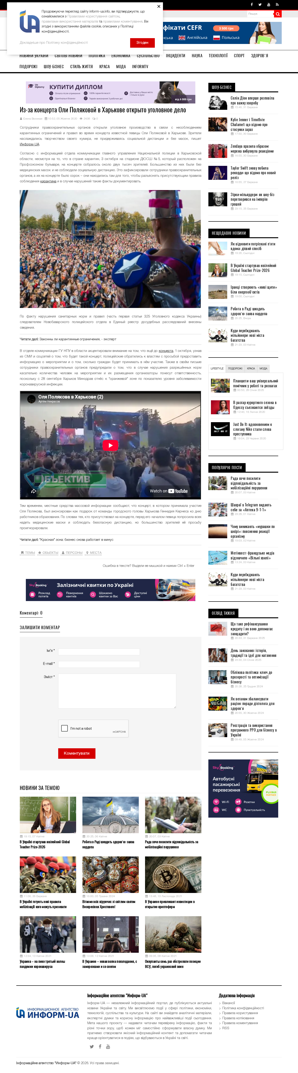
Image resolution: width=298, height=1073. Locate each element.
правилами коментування (122, 21)
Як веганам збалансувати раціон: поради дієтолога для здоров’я (252, 704)
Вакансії (228, 1003)
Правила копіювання (238, 1018)
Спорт (239, 55)
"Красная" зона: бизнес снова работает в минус (76, 540)
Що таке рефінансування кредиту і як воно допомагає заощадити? (252, 629)
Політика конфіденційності (243, 1008)
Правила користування (240, 1013)
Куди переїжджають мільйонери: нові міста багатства (247, 335)
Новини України (34, 55)
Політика (97, 55)
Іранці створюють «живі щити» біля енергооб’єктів (254, 289)
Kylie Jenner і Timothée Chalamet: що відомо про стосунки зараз (249, 124)
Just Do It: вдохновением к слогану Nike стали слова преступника (252, 429)
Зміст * (49, 677)
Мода (121, 66)
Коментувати (77, 753)
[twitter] (260, 5)
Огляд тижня (223, 613)
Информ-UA (29, 144)
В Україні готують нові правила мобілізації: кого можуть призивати (43, 904)
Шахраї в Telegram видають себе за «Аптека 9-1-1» (251, 507)
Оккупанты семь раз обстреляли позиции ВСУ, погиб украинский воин (173, 964)
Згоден (142, 42)
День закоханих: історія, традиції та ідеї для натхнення (253, 653)
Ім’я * (51, 650)
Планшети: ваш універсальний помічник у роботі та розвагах (255, 383)
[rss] (277, 5)
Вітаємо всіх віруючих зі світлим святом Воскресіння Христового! (108, 904)
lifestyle (217, 369)
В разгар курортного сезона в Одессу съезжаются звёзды (254, 405)
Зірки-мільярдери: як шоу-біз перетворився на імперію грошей (252, 199)
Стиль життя (81, 66)
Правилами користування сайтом (93, 16)
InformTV (140, 66)
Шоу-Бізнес (54, 66)
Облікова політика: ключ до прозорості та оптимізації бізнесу (251, 677)
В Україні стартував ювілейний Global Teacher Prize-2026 (45, 844)
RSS (225, 1028)
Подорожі (28, 66)
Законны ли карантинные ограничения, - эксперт (77, 339)
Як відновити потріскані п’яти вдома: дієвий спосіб (253, 246)
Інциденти (175, 55)
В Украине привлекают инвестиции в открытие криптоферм (170, 904)
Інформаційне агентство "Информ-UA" (46, 1063)
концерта (166, 351)
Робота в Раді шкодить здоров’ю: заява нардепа (108, 844)
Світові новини (68, 55)
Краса (104, 66)
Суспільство (148, 55)
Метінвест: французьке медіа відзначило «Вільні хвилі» (252, 555)
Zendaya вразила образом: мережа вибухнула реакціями (252, 149)
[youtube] (269, 5)
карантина (48, 181)
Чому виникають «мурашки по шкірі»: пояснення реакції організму (253, 531)
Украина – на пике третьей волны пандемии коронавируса (42, 964)
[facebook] (251, 5)
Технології (218, 55)
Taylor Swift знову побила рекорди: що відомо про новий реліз (253, 173)
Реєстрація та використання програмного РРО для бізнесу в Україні (254, 730)
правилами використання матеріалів (70, 21)
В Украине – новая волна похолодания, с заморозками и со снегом (109, 964)
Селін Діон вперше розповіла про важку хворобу (252, 100)
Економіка (121, 55)
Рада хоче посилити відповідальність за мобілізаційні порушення (171, 844)
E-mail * (49, 663)
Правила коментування (240, 1023)
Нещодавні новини (229, 233)
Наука (197, 55)
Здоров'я (259, 55)
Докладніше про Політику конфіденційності (54, 42)
